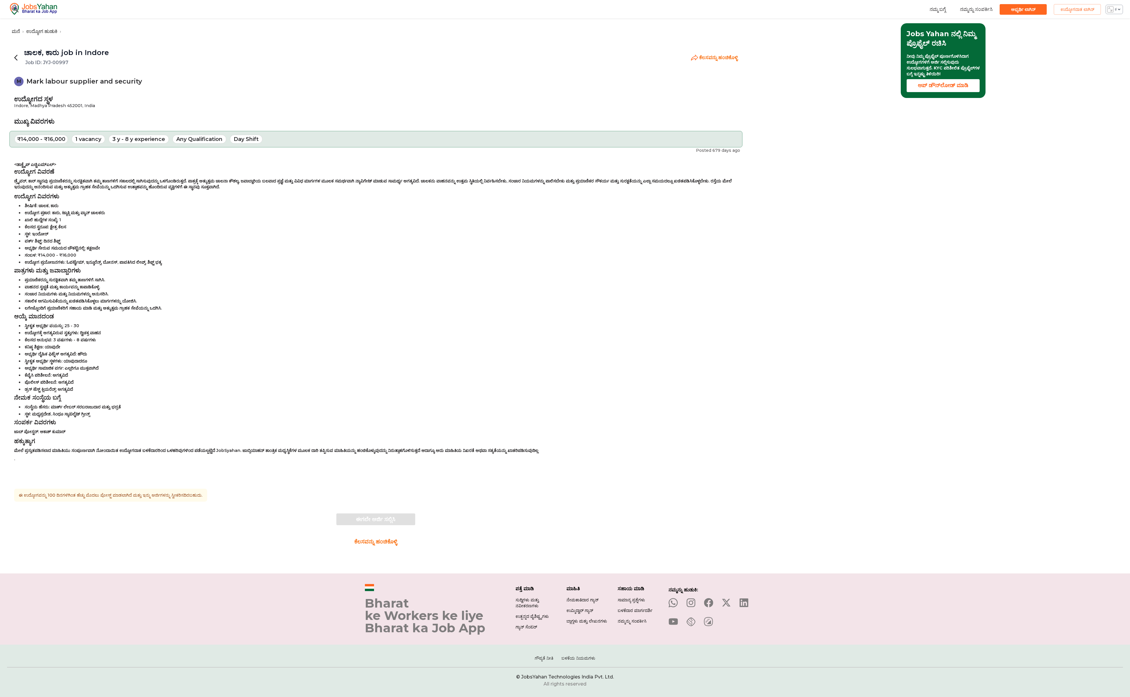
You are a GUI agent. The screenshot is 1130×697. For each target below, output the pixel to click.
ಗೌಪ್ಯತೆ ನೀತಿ (544, 658)
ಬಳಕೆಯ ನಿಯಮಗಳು (578, 658)
